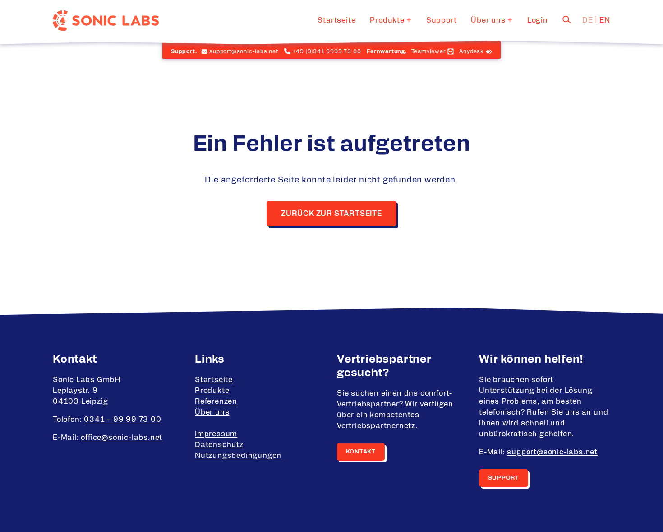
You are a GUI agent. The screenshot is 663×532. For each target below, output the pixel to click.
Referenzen (216, 401)
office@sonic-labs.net (121, 437)
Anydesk (471, 51)
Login (537, 20)
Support (441, 20)
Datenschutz (219, 444)
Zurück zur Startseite (331, 213)
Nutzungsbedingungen (238, 455)
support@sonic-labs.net (552, 452)
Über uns (488, 20)
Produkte (387, 20)
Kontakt (361, 452)
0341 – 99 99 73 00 (122, 419)
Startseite (336, 20)
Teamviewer (428, 51)
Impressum (216, 434)
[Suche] (566, 19)
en (604, 20)
